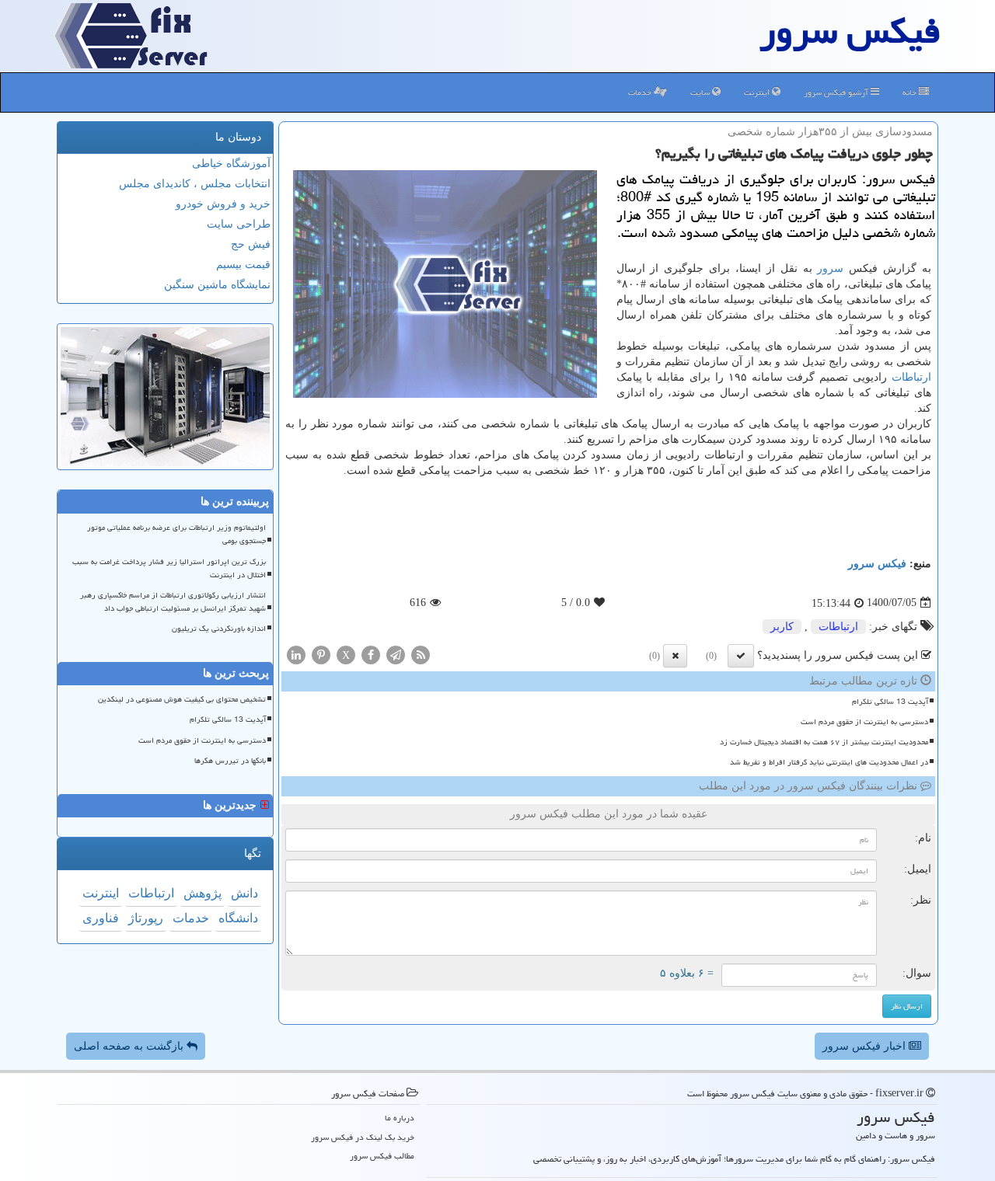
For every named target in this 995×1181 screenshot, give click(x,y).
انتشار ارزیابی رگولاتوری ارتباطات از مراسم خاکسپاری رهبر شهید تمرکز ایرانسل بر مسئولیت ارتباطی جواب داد (173, 601)
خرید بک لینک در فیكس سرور (362, 1137)
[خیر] (675, 655)
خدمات (641, 92)
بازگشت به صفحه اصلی (130, 1046)
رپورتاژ (145, 918)
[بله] (741, 655)
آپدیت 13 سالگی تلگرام (890, 701)
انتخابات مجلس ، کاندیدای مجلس (195, 184)
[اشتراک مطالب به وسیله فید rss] (420, 654)
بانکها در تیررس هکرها (230, 760)
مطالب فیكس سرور (382, 1156)
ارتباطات (911, 377)
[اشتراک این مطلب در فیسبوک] (371, 654)
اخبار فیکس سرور (865, 1046)
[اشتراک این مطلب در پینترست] (321, 654)
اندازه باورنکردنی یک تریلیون (219, 628)
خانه (910, 92)
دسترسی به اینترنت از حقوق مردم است (864, 722)
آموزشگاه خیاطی (231, 163)
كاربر (782, 626)
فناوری (100, 918)
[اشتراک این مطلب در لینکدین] (296, 654)
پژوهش (202, 893)
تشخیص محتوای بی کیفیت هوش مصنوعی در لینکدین (182, 699)
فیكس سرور (877, 564)
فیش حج (251, 244)
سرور (830, 268)
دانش (244, 893)
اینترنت (758, 92)
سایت (701, 92)
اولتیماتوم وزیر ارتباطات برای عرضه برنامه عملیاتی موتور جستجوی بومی (176, 534)
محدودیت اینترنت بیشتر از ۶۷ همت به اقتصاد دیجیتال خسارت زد (824, 742)
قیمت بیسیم (243, 264)
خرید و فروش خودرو (223, 204)
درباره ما (399, 1118)
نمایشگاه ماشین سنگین (217, 285)
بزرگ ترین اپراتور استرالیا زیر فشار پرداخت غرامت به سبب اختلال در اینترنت (169, 568)
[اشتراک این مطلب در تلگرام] (396, 654)
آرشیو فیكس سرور (837, 92)
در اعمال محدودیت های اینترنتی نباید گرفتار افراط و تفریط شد (829, 762)
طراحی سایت (239, 224)
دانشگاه (238, 918)
